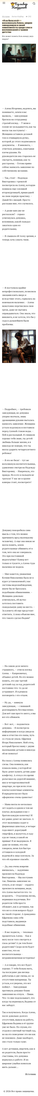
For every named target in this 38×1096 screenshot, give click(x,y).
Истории (6, 17)
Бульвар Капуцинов (19, 5)
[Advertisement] (19, 84)
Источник (30, 1074)
